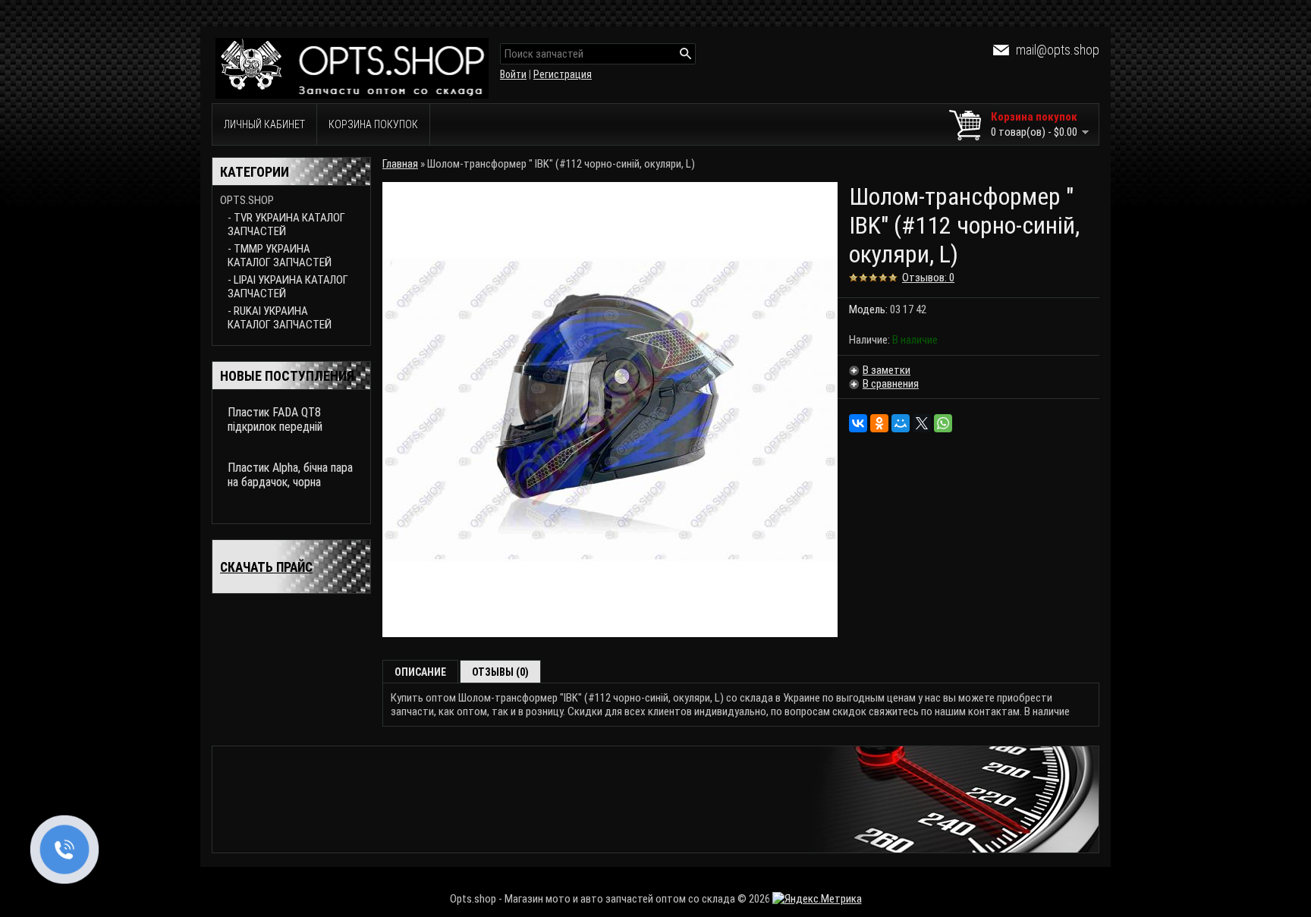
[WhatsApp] (943, 423)
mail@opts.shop (1057, 50)
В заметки (886, 370)
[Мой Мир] (900, 423)
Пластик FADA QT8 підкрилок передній (275, 419)
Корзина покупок (373, 124)
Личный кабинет (264, 124)
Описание (420, 672)
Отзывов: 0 (928, 277)
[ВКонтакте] (858, 423)
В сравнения (891, 384)
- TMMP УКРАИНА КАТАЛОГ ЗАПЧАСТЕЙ (280, 255)
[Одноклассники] (879, 423)
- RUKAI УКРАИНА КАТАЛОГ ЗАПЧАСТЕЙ (280, 317)
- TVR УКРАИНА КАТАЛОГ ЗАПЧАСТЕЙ (286, 224)
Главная (400, 164)
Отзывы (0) (500, 672)
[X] (922, 423)
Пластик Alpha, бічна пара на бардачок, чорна (290, 474)
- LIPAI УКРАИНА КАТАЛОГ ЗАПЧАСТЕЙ (288, 286)
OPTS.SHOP (247, 200)
